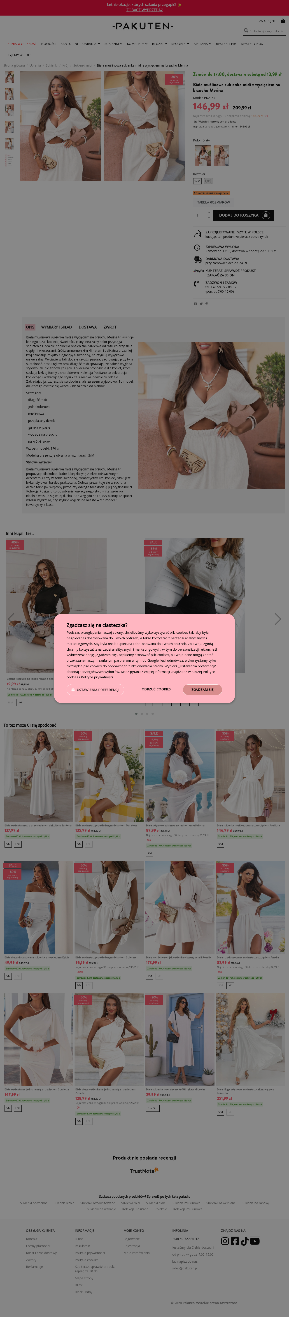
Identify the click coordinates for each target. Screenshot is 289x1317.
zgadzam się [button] (202, 689)
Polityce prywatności (97, 677)
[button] (95, 689)
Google (153, 660)
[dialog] (144, 658)
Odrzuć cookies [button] (156, 689)
